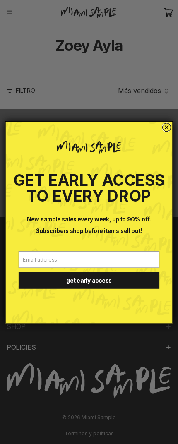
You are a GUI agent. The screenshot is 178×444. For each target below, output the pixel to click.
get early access (88, 280)
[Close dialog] (167, 127)
